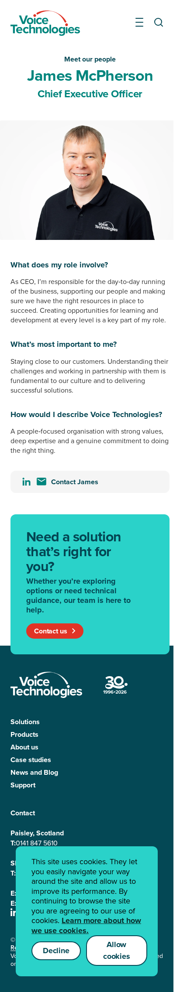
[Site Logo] (46, 685)
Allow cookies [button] (116, 950)
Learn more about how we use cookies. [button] (86, 925)
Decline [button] (56, 950)
